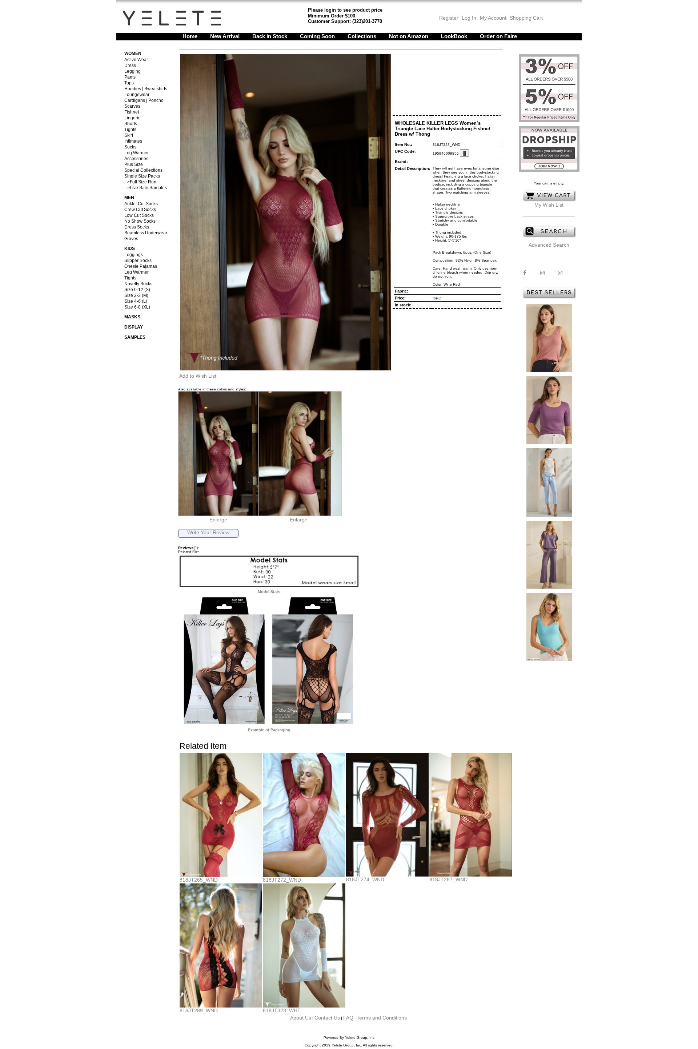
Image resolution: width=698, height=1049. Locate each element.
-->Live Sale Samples (145, 188)
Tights (130, 129)
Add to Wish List (197, 376)
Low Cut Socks (139, 215)
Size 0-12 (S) (137, 289)
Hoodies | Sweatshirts (145, 89)
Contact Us (327, 1018)
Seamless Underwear (145, 233)
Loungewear (136, 94)
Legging (132, 71)
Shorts (130, 124)
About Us (300, 1018)
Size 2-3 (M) (136, 295)
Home (189, 36)
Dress (130, 65)
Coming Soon (317, 36)
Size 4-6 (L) (135, 301)
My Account (492, 18)
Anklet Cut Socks (141, 204)
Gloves (131, 239)
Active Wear (136, 59)
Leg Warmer (136, 153)
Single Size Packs (142, 176)
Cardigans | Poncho (144, 100)
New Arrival (225, 36)
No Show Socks (140, 221)
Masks (132, 316)
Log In (469, 18)
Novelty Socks (138, 284)
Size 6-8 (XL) (137, 307)
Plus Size (133, 164)
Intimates (133, 141)
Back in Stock (269, 36)
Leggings (133, 255)
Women (132, 53)
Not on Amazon (408, 36)
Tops (129, 83)
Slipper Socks (138, 260)
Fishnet (131, 112)
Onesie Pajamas (140, 266)
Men (129, 197)
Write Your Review (208, 532)
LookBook (454, 36)
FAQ (348, 1018)
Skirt (128, 135)
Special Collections (143, 170)
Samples (134, 337)
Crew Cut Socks (140, 209)
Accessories (136, 158)
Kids (129, 248)
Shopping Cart (526, 18)
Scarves (132, 106)
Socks (130, 147)
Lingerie (132, 118)
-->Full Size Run (140, 182)
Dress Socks (136, 227)
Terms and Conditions (382, 1018)
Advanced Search (549, 245)
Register (448, 18)
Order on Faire (498, 36)
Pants (130, 77)
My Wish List (548, 205)
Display (133, 327)
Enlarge (218, 519)
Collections (362, 36)
